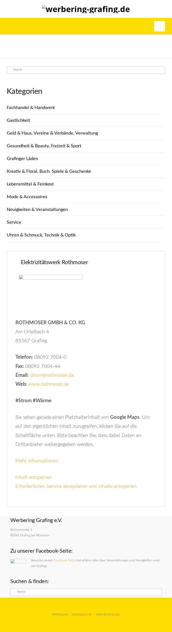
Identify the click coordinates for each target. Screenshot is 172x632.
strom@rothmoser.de (52, 375)
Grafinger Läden (22, 158)
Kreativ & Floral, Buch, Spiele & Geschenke (49, 171)
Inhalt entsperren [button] (33, 477)
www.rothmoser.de (48, 384)
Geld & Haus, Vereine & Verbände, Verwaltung (52, 133)
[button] (159, 26)
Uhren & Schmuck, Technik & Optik (41, 235)
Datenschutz (82, 614)
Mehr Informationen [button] (36, 460)
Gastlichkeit (18, 120)
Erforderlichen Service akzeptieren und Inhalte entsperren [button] (76, 486)
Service (14, 222)
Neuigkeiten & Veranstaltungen (37, 209)
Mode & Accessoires (27, 197)
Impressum (60, 614)
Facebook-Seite (64, 560)
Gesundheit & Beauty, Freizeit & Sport (44, 146)
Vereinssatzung (108, 614)
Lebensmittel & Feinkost (30, 184)
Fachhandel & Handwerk (31, 107)
